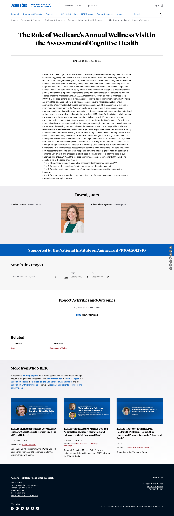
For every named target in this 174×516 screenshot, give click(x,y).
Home (13, 20)
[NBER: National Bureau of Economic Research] (33, 7)
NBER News (87, 14)
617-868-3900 (17, 490)
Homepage (158, 478)
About (119, 14)
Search (137, 14)
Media (80, 6)
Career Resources (105, 14)
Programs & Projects (32, 14)
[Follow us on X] (12, 508)
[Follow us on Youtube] (37, 508)
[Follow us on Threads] (27, 508)
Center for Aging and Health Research (86, 20)
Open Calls (92, 6)
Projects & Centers (54, 20)
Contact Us (16, 483)
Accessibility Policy (153, 484)
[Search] (160, 14)
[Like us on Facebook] (32, 508)
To (95, 273)
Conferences (51, 14)
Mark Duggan (29, 444)
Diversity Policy (155, 486)
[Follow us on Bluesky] (22, 508)
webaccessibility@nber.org (24, 495)
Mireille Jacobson (19, 204)
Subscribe (68, 6)
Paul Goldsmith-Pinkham (140, 448)
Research (15, 14)
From (75, 273)
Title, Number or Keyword (24, 277)
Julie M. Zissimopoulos (101, 204)
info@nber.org (18, 493)
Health (13, 348)
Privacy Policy (156, 489)
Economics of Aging (58, 348)
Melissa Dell (82, 444)
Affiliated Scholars (69, 14)
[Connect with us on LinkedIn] (17, 508)
